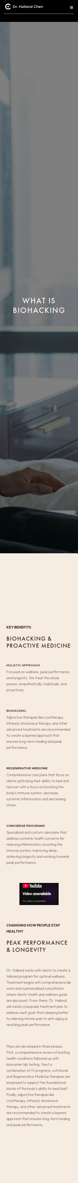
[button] (70, 8)
